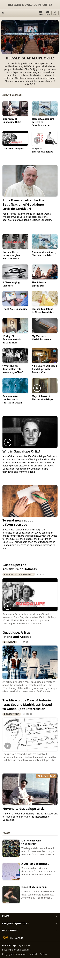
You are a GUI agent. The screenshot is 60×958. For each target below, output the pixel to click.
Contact (33, 954)
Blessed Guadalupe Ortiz (30, 4)
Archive (43, 954)
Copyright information (14, 954)
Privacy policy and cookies (15, 949)
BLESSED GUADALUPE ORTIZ (30, 58)
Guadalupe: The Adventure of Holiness (19, 566)
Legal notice (24, 945)
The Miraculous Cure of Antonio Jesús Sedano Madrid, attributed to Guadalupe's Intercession (27, 704)
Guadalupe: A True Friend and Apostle (16, 634)
